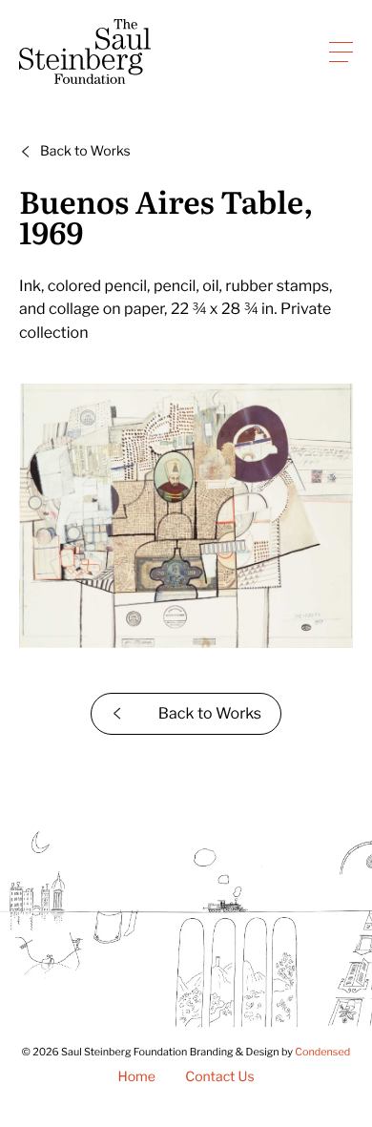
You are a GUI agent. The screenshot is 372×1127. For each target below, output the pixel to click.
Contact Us (219, 1077)
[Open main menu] (341, 51)
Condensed (322, 1052)
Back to (85, 151)
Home (136, 1077)
